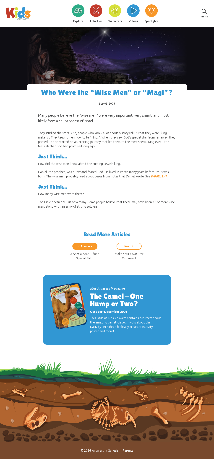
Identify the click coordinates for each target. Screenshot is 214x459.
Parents (127, 450)
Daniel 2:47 (159, 176)
